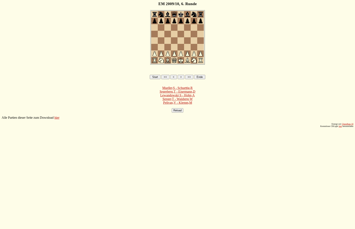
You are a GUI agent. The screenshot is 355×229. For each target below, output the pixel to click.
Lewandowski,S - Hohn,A (177, 95)
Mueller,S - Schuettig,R (177, 88)
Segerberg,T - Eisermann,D (177, 91)
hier (56, 117)
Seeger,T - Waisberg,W (178, 99)
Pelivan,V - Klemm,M (177, 102)
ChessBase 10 (347, 124)
